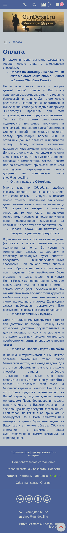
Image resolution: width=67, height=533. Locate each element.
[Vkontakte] (20, 499)
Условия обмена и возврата (26, 469)
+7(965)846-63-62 (35, 512)
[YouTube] (47, 499)
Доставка (41, 475)
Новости (54, 469)
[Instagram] (29, 499)
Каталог (12, 475)
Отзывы (45, 482)
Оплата (55, 475)
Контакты (26, 475)
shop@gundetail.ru (35, 516)
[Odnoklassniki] (38, 499)
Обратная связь (27, 482)
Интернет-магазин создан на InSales (38, 526)
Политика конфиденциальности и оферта (33, 454)
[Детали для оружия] (33, 21)
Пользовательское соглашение (33, 462)
